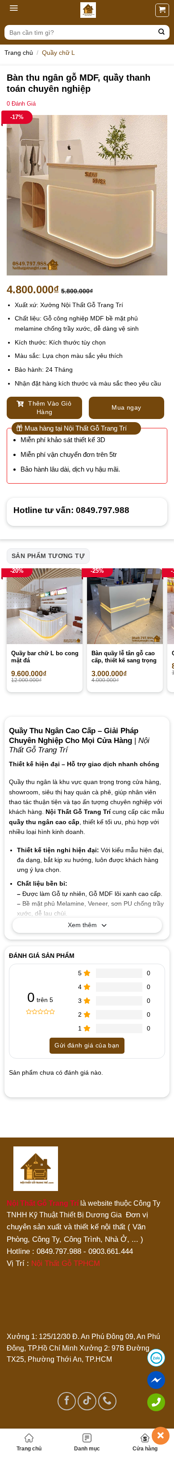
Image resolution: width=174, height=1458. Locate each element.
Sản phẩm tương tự (48, 555)
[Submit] (162, 32)
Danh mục (87, 1449)
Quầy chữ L (58, 52)
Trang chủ (29, 1449)
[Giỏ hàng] (162, 10)
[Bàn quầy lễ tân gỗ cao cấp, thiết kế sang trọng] (125, 606)
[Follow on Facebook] (67, 1401)
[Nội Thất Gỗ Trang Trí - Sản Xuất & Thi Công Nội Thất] (88, 10)
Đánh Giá (21, 104)
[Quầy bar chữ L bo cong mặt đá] (45, 606)
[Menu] (13, 10)
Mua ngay (126, 407)
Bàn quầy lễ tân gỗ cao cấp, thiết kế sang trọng (124, 657)
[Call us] (107, 1401)
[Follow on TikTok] (87, 1401)
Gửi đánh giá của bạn (86, 1045)
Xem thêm (82, 924)
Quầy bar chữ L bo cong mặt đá (45, 657)
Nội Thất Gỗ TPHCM (65, 1263)
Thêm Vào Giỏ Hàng (48, 408)
